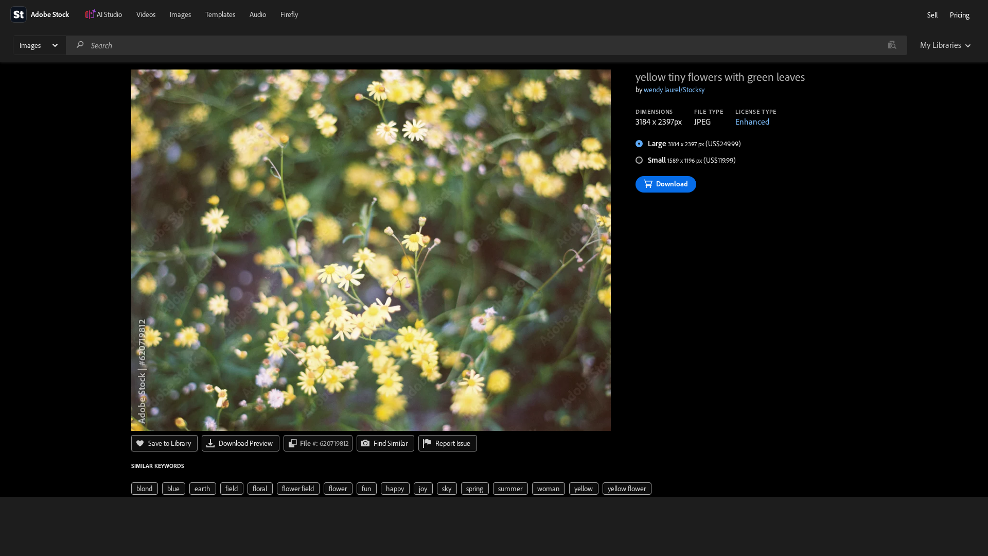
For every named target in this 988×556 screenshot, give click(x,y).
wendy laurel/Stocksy (674, 89)
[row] (144, 488)
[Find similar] (892, 45)
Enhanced (752, 121)
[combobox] (486, 45)
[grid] (391, 487)
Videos (145, 14)
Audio (258, 14)
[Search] (80, 45)
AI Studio (109, 14)
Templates (220, 14)
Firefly (289, 14)
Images (180, 14)
